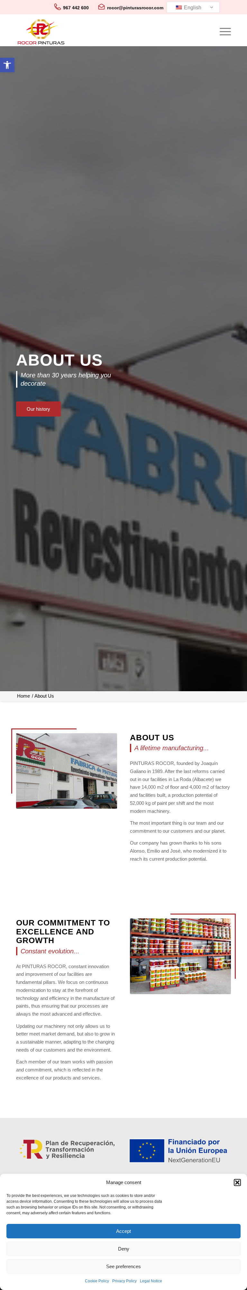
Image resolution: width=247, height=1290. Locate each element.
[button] (237, 1182)
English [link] (192, 7)
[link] (7, 65)
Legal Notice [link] (151, 1281)
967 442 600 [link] (76, 7)
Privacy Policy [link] (124, 1281)
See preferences (123, 1266)
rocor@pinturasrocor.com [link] (135, 7)
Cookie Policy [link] (97, 1281)
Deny (123, 1248)
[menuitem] (222, 31)
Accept (123, 1231)
